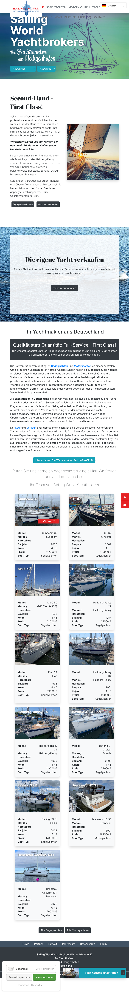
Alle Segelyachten (51, 930)
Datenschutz (37, 985)
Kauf (18, 427)
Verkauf (31, 427)
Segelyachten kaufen (23, 204)
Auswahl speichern (19, 977)
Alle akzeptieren (44, 977)
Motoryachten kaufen (48, 204)
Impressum (23, 985)
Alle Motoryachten (78, 930)
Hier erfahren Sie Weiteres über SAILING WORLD (64, 460)
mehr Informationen (64, 288)
